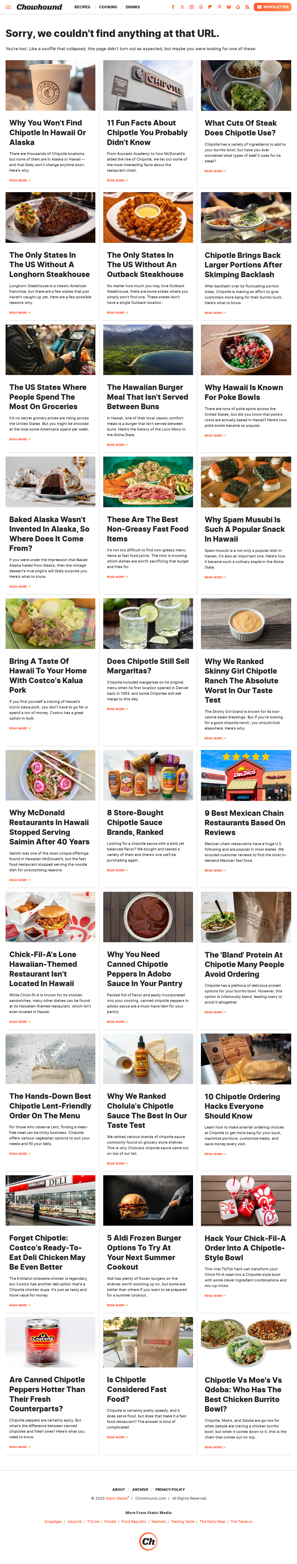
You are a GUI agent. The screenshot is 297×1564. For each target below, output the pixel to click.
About (118, 1489)
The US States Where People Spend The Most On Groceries (48, 397)
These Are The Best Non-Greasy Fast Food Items (147, 529)
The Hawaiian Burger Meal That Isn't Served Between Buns (147, 397)
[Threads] (201, 8)
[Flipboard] (210, 8)
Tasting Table (182, 1521)
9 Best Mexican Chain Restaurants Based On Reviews (245, 823)
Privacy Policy (170, 1489)
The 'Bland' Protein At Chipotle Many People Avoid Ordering (244, 964)
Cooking (108, 7)
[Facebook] (173, 8)
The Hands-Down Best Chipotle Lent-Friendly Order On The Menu (50, 1106)
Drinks (133, 7)
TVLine (93, 1521)
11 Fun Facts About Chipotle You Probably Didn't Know (147, 132)
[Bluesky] (229, 8)
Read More (18, 180)
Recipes (82, 7)
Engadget (53, 1521)
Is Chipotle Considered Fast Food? (137, 1389)
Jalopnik (74, 1521)
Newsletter (276, 7)
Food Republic (133, 1521)
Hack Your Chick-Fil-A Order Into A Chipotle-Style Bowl (245, 1248)
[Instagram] (191, 8)
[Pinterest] (219, 8)
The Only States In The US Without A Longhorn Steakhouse (49, 264)
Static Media (116, 1498)
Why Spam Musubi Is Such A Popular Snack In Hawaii (245, 529)
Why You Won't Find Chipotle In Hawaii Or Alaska (47, 132)
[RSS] (247, 8)
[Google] (238, 8)
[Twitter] (182, 8)
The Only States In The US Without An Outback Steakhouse (145, 264)
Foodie (110, 1521)
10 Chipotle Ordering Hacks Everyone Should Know (242, 1106)
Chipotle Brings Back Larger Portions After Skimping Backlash (243, 265)
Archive (140, 1489)
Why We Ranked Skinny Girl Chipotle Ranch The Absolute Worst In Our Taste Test (241, 681)
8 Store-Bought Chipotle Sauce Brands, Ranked (135, 822)
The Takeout (241, 1521)
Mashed (159, 1521)
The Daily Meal (212, 1521)
